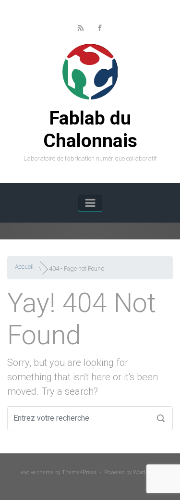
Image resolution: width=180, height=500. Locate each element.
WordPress (146, 472)
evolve (28, 472)
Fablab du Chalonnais (90, 129)
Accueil (24, 266)
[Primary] (90, 203)
